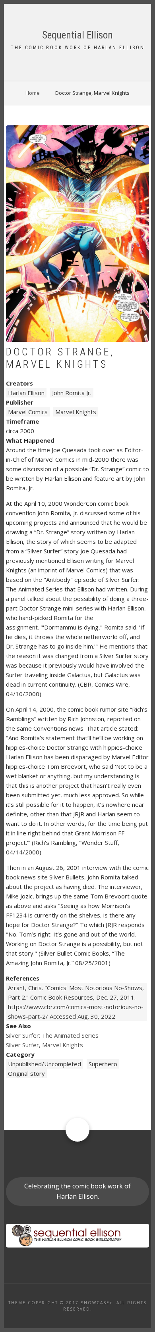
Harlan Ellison (26, 393)
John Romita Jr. (71, 393)
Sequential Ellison (77, 35)
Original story (26, 1073)
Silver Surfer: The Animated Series (52, 1035)
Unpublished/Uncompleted (44, 1064)
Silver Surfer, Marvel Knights (44, 1045)
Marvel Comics (28, 412)
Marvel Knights (75, 412)
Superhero (103, 1064)
